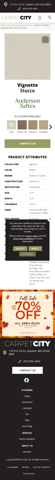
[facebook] (27, 380)
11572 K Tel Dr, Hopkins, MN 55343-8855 (30, 4)
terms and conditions (23, 238)
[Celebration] (33, 124)
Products (29, 25)
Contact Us (27, 143)
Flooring (11, 25)
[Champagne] (43, 124)
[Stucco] (11, 124)
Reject (35, 248)
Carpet (20, 25)
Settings (27, 254)
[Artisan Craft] (22, 124)
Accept (20, 248)
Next (50, 125)
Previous (4, 125)
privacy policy (31, 236)
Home (3, 25)
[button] (27, 370)
